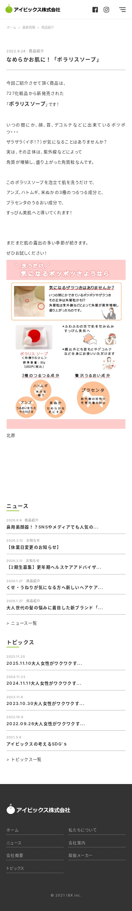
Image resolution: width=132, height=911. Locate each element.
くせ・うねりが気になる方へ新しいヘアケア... (54, 587)
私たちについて (83, 830)
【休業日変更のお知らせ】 (34, 547)
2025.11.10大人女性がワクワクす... (44, 663)
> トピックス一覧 (24, 759)
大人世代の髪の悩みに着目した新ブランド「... (54, 607)
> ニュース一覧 (21, 623)
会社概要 (14, 855)
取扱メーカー (81, 855)
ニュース (14, 843)
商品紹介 (36, 51)
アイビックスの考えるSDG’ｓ (37, 743)
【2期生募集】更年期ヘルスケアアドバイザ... (54, 567)
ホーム (12, 830)
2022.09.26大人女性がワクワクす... (45, 723)
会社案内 (77, 843)
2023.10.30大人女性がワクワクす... (45, 703)
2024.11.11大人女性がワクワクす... (44, 683)
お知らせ (33, 540)
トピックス (15, 868)
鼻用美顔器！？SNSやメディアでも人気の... (52, 526)
